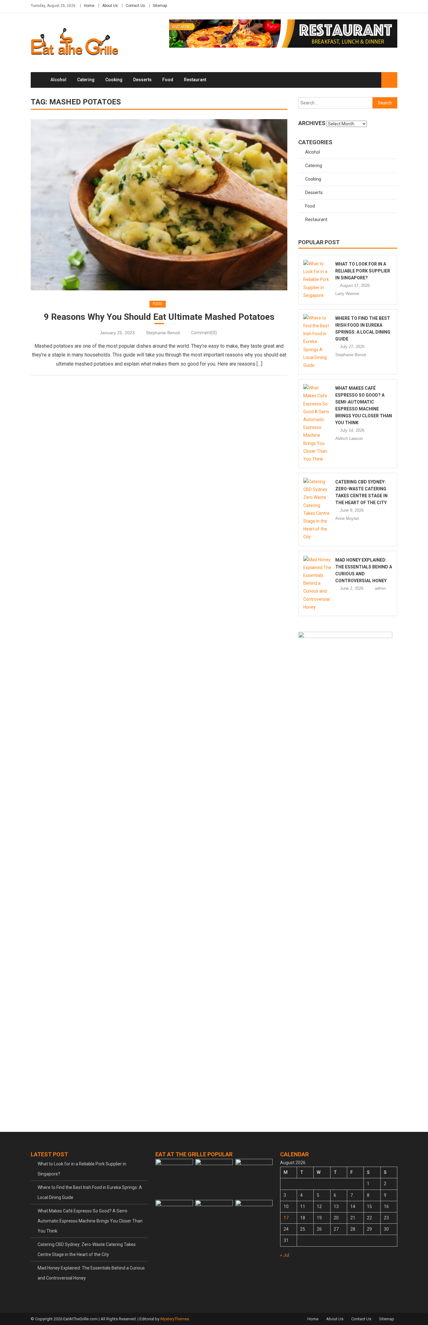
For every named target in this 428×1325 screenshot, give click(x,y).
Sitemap (160, 5)
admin (380, 588)
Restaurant (195, 79)
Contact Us (135, 5)
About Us (110, 5)
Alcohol (58, 79)
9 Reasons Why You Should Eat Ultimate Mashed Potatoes (159, 317)
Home (89, 5)
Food (167, 79)
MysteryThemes (174, 1319)
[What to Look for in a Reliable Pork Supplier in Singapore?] (317, 279)
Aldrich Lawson (349, 438)
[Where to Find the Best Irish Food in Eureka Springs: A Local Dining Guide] (317, 341)
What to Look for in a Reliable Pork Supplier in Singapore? (362, 270)
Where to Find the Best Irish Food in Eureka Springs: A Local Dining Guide (90, 1192)
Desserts (142, 79)
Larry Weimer (347, 293)
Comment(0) (204, 332)
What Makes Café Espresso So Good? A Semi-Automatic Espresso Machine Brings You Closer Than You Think (90, 1220)
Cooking (114, 79)
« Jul (284, 1255)
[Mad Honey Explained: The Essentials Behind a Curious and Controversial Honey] (317, 583)
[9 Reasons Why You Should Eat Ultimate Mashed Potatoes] (159, 204)
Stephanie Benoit (163, 332)
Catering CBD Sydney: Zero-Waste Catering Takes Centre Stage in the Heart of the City (87, 1249)
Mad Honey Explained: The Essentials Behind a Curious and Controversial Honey (91, 1272)
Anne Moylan (347, 518)
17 (286, 1217)
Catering (86, 79)
